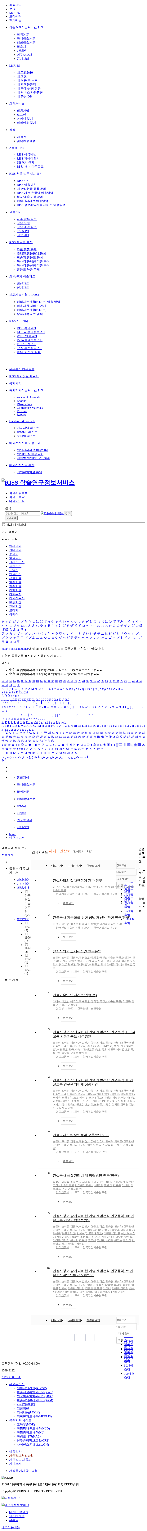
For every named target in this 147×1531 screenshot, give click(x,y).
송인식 (92, 1181)
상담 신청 (23, 223)
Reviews (22, 411)
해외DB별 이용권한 (30, 454)
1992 (27, 960)
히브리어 (15, 574)
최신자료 (23, 283)
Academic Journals (28, 397)
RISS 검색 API (26, 328)
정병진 (60, 1108)
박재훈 (83, 1053)
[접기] (140, 892)
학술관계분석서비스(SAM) (35, 1400)
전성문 (111, 964)
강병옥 (109, 1145)
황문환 (126, 1285)
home (12, 834)
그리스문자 (16, 562)
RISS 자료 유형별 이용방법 (35, 192)
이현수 (73, 961)
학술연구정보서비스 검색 (26, 27)
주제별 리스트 (26, 435)
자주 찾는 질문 (27, 219)
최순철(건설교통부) (70, 1188)
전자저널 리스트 (28, 427)
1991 (27, 971)
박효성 (108, 1185)
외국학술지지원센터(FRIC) (35, 1396)
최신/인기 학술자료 (22, 276)
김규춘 (117, 1185)
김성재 (63, 1243)
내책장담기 (74, 865)
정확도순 (122, 865)
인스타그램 (16, 1516)
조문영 (57, 957)
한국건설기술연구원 (68, 894)
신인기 (102, 964)
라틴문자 (15, 594)
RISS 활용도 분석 (21, 242)
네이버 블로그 (18, 1512)
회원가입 (15, 5)
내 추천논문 (25, 72)
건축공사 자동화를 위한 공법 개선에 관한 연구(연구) (91, 917)
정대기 (109, 1181)
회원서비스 (16, 103)
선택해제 (8, 855)
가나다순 (23, 883)
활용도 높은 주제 (28, 269)
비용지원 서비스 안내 (31, 305)
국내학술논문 (26, 38)
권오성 (80, 1104)
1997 (27, 928)
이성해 (125, 1233)
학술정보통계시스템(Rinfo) (35, 1392)
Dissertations (24, 404)
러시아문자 (16, 598)
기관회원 (23, 1408)
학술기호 (15, 582)
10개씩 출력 (123, 1333)
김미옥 (116, 1288)
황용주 (100, 1285)
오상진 (89, 1104)
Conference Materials (30, 407)
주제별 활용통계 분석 (31, 253)
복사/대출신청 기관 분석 (33, 265)
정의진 (116, 1104)
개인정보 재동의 (20, 1459)
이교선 (57, 887)
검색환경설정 (26, 141)
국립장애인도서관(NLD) (33, 1428)
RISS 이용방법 (26, 154)
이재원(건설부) (114, 887)
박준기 (91, 1285)
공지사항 (15, 383)
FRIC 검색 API (26, 344)
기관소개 (15, 1463)
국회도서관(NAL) (29, 1436)
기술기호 (15, 586)
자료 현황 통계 (27, 249)
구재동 (65, 887)
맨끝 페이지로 (98, 1337)
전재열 (90, 961)
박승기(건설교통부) (86, 1049)
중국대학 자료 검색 (30, 313)
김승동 (65, 1053)
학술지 (21, 46)
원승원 (109, 1042)
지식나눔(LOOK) (28, 1412)
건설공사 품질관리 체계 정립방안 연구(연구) (85, 1175)
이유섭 (65, 924)
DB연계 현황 (25, 162)
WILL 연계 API (27, 336)
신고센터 (23, 235)
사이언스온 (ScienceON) (33, 1444)
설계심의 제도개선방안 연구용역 (77, 951)
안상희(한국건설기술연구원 (104, 957)
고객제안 (23, 231)
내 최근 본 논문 (27, 80)
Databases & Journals (22, 421)
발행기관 (23, 887)
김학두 (66, 1101)
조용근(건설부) (68, 1004)
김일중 (70, 1049)
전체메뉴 (15, 20)
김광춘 (89, 1288)
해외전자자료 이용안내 (25, 443)
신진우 (84, 1101)
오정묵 (129, 1049)
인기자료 (23, 287)
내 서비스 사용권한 (30, 92)
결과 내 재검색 (16, 524)
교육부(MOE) (26, 1424)
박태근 (81, 961)
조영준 (65, 957)
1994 (27, 950)
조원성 (75, 1101)
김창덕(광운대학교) (123, 1094)
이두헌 (101, 1181)
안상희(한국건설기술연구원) (87, 887)
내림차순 (121, 872)
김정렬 (124, 1104)
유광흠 (117, 961)
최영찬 (80, 1288)
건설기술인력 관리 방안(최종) (75, 995)
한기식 (63, 1288)
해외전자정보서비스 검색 (26, 390)
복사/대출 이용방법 (30, 196)
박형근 (92, 1042)
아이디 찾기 (25, 118)
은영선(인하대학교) (76, 964)
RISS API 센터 (18, 321)
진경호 (83, 957)
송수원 (110, 1101)
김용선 (72, 1104)
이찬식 (64, 961)
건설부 (60, 1008)
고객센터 (15, 16)
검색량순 (23, 879)
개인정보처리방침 (21, 1455)
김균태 (74, 957)
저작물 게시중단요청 (23, 1470)
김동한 (72, 1288)
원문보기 (68, 903)
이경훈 (128, 1101)
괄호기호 (15, 578)
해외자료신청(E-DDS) (24, 294)
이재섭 (125, 961)
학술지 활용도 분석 (30, 257)
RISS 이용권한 (26, 184)
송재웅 (118, 1285)
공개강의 (23, 58)
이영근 (100, 1145)
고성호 (74, 1053)
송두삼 (119, 1101)
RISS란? (22, 180)
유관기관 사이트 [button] (20, 1420)
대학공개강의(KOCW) (32, 1388)
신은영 (101, 1141)
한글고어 (15, 558)
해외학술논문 (26, 42)
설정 (12, 129)
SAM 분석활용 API (29, 348)
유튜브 (13, 1520)
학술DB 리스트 (27, 431)
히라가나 (15, 546)
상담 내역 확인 (27, 227)
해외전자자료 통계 (21, 465)
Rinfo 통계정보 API (29, 340)
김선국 (99, 961)
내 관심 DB (24, 96)
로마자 (13, 610)
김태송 (74, 1141)
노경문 (98, 1104)
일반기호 (15, 606)
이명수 (107, 1104)
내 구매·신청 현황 (29, 88)
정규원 (57, 1053)
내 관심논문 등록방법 (31, 188)
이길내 (107, 1288)
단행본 (21, 50)
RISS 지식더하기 (28, 158)
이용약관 (15, 1451)
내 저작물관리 (26, 84)
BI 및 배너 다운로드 (30, 166)
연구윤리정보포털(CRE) (33, 1440)
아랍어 (13, 614)
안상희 (109, 1141)
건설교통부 (62, 971)
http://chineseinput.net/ (15, 648)
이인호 (102, 1101)
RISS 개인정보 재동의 (24, 376)
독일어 (13, 570)
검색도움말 (16, 497)
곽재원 (83, 1001)
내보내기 (56, 865)
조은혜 (93, 1101)
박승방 (109, 1285)
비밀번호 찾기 (26, 122)
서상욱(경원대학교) (64, 1097)
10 (48, 1268)
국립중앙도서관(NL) (30, 1432)
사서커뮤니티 (26, 1404)
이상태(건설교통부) (115, 1291)
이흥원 (83, 924)
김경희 (124, 1288)
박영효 (120, 1049)
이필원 (93, 964)
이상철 (126, 1185)
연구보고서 (24, 54)
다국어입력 (16, 501)
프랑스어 (15, 566)
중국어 (13, 554)
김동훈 (103, 1049)
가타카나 (15, 550)
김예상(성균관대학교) (90, 1097)
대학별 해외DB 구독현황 (33, 458)
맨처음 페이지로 (71, 1337)
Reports (21, 414)
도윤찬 (98, 1288)
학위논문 (23, 34)
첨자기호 (15, 590)
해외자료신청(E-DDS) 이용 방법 (38, 301)
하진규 (127, 1001)
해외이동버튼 (11, 1527)
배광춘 (60, 964)
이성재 (63, 1104)
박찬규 (112, 1049)
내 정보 (22, 136)
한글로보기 (93, 865)
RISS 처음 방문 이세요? (25, 173)
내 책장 (22, 76)
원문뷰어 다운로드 (21, 369)
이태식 (57, 1001)
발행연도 (23, 919)
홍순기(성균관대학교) (100, 1046)
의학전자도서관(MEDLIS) (34, 1416)
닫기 (5, 760)
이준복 (74, 924)
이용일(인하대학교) (99, 1094)
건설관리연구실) (77, 1046)
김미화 (69, 1108)
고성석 (108, 961)
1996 (27, 939)
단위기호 (15, 602)
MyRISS (14, 12)
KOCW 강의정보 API (31, 332)
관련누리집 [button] (16, 1384)
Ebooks (21, 400)
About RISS (16, 147)
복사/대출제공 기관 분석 (33, 261)
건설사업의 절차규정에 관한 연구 (77, 880)
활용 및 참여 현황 (29, 352)
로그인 (13, 9)
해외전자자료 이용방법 (32, 200)
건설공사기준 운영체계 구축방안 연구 (81, 1135)
